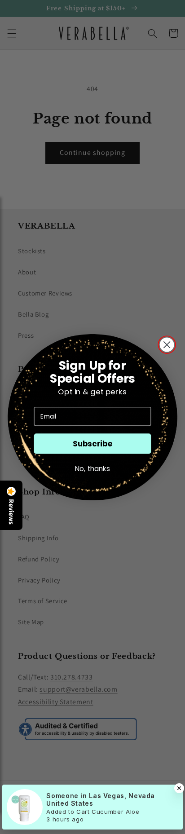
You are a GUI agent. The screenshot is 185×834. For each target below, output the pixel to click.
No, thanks (92, 468)
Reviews (11, 512)
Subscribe (92, 443)
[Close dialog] (167, 344)
